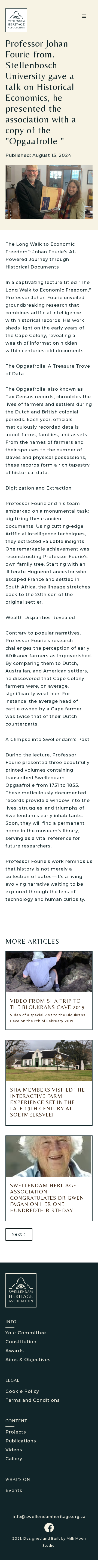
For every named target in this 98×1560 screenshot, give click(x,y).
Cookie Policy (22, 1391)
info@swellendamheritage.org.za (49, 1516)
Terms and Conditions (32, 1400)
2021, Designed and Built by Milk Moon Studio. (49, 1542)
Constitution (20, 1341)
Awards (14, 1350)
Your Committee (25, 1332)
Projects (15, 1432)
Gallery (13, 1458)
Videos (13, 1449)
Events (13, 1490)
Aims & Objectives (28, 1359)
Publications (20, 1441)
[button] (84, 16)
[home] (20, 20)
